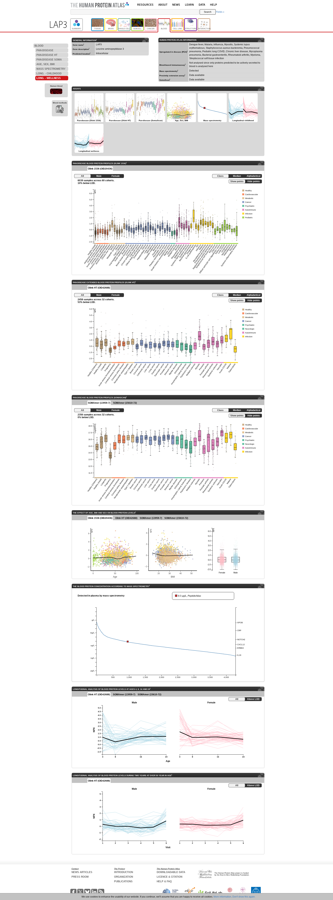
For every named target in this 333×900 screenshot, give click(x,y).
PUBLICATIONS (123, 881)
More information (222, 896)
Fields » (220, 12)
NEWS (176, 5)
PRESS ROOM (80, 876)
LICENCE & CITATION (169, 876)
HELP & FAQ (164, 881)
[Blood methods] (60, 110)
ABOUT (162, 5)
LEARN (189, 5)
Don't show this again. (243, 896)
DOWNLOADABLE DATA (171, 872)
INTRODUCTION (123, 872)
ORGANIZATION (123, 876)
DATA (202, 5)
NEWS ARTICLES (81, 872)
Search (207, 12)
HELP (213, 5)
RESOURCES (145, 5)
